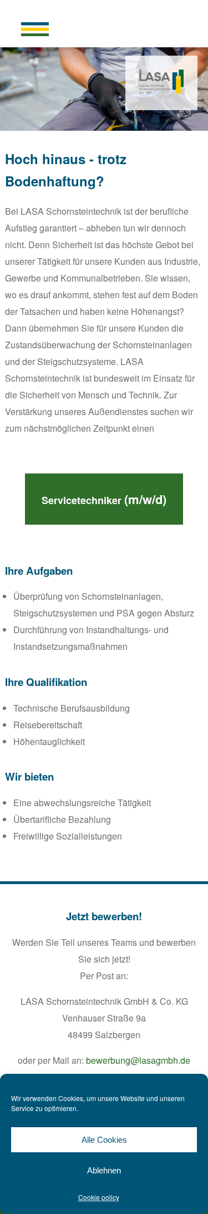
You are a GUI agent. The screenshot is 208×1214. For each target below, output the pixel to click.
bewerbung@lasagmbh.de (138, 1060)
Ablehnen (104, 1170)
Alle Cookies (104, 1139)
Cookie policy (98, 1197)
